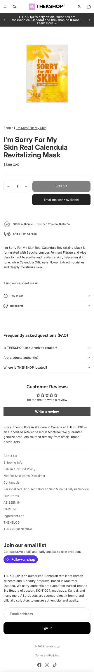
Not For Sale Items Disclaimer (24, 475)
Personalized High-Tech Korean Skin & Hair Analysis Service (46, 489)
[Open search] (14, 6)
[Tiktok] (54, 665)
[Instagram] (47, 665)
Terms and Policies (47, 655)
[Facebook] (39, 665)
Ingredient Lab (13, 516)
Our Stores (11, 496)
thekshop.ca (52, 646)
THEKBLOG (11, 522)
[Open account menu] (79, 6)
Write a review (47, 411)
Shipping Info (13, 462)
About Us (10, 456)
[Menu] (5, 7)
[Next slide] (89, 20)
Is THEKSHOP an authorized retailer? (30, 348)
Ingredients (16, 305)
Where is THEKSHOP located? (25, 367)
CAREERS (10, 509)
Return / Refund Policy (19, 469)
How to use (16, 295)
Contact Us (11, 482)
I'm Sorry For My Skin (31, 128)
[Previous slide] (5, 20)
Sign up (47, 628)
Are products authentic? (20, 357)
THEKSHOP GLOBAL (18, 529)
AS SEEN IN (12, 502)
